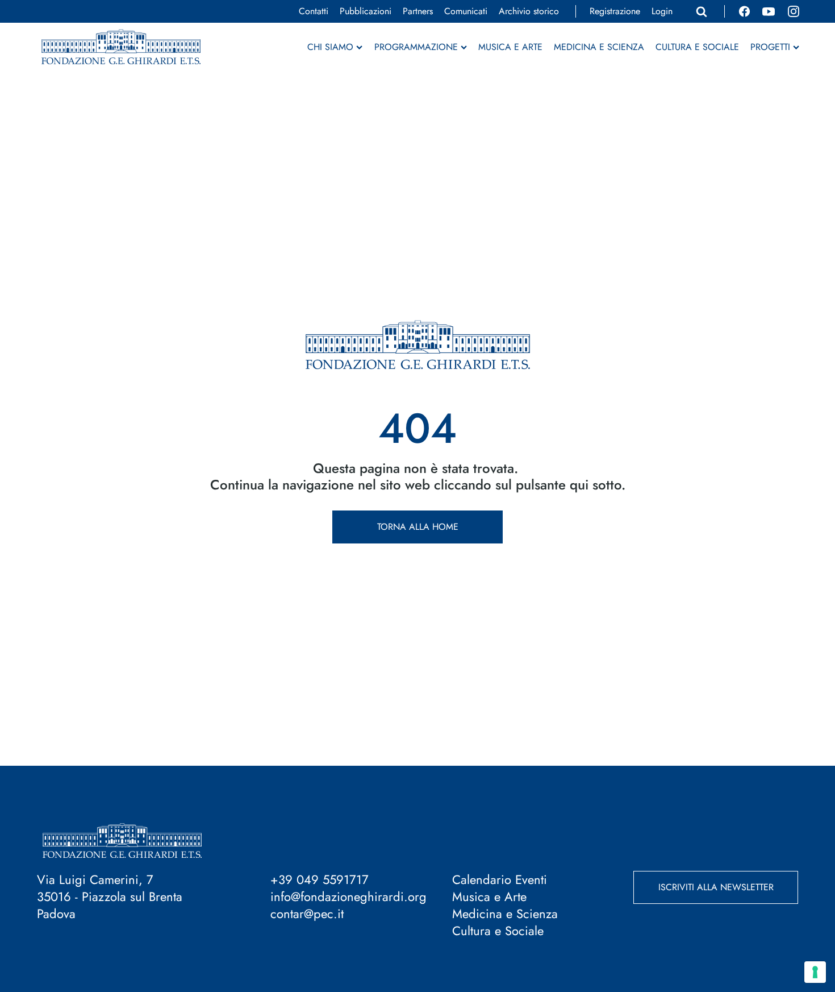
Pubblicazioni (365, 11)
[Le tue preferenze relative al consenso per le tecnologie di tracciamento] (815, 972)
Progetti (770, 47)
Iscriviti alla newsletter (716, 887)
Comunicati (465, 11)
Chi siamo (330, 47)
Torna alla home (417, 526)
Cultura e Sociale (697, 47)
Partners (418, 11)
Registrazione (615, 11)
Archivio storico (529, 11)
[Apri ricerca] (701, 11)
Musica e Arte (510, 47)
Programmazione (416, 47)
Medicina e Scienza (599, 47)
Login (662, 11)
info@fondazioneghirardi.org (348, 896)
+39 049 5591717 (319, 879)
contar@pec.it (307, 913)
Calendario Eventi (499, 879)
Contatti (313, 11)
